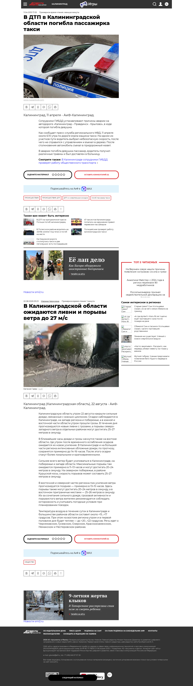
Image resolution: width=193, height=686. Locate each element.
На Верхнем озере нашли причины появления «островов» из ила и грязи (145, 270)
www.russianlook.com (34, 100)
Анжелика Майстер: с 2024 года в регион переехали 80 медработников (145, 283)
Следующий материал (72, 678)
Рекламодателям (51, 634)
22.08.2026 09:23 (31, 301)
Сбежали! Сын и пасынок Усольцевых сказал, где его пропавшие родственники (151, 328)
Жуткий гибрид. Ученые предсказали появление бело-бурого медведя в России (151, 358)
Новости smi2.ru (34, 292)
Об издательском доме (54, 631)
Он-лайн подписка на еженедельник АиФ (125, 631)
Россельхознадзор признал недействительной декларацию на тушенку (145, 295)
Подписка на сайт (92, 631)
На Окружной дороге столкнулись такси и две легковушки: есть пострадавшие (51, 241)
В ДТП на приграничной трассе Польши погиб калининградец (51, 221)
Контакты (152, 631)
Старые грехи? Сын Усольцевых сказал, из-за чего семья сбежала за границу (151, 308)
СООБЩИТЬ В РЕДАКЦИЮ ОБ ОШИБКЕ (79, 634)
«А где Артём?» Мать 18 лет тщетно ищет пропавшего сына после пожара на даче (150, 318)
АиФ (40, 389)
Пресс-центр (75, 631)
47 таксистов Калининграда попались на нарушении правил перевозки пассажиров (99, 222)
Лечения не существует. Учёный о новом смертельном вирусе (150, 337)
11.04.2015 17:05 (30, 12)
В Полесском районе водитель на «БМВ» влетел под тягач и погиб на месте (52, 231)
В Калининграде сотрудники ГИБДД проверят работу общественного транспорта (73, 161)
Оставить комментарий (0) (96, 175)
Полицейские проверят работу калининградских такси (99, 230)
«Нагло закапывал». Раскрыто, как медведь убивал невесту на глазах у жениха (151, 348)
